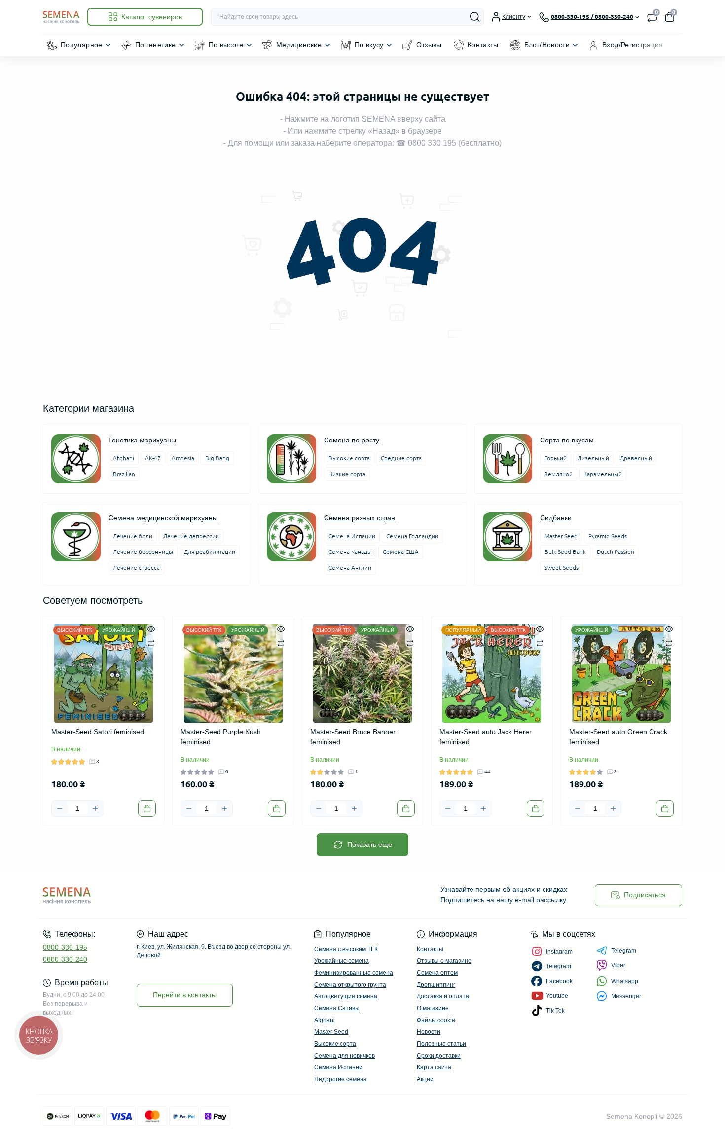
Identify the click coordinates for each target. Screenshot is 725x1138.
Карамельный (602, 474)
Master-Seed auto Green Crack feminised (618, 737)
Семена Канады (350, 552)
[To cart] (147, 808)
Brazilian (124, 474)
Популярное (82, 45)
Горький (555, 458)
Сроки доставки (439, 1055)
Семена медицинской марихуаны (163, 517)
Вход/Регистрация (632, 45)
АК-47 (153, 458)
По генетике (155, 45)
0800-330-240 (65, 959)
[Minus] (60, 808)
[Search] (475, 17)
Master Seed (561, 536)
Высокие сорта (349, 458)
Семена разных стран (359, 517)
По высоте (226, 45)
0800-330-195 (65, 947)
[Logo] (61, 16)
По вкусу (369, 45)
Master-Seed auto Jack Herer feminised (485, 737)
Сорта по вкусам (567, 440)
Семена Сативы (337, 1008)
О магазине (433, 1008)
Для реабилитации (209, 552)
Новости (428, 1031)
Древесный (636, 458)
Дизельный (593, 458)
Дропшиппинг (436, 984)
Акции (425, 1079)
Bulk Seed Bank (565, 552)
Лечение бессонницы (143, 552)
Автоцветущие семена (345, 996)
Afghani (123, 458)
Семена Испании (351, 536)
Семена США (401, 552)
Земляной (558, 474)
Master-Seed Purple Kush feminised (221, 737)
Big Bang (217, 458)
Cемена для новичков (344, 1055)
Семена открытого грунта (350, 984)
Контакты (483, 45)
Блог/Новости (547, 45)
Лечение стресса (136, 567)
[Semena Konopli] (200, 895)
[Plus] (95, 808)
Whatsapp (624, 981)
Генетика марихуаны (142, 440)
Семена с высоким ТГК (346, 949)
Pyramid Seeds (607, 536)
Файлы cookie (436, 1020)
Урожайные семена (341, 960)
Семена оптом (437, 972)
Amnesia (183, 458)
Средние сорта (401, 458)
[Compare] (151, 643)
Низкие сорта (346, 474)
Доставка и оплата (443, 996)
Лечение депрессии (191, 536)
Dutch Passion (615, 552)
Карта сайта (434, 1067)
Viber (618, 965)
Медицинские (299, 45)
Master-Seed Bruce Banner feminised (353, 737)
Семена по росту (351, 440)
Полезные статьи (441, 1043)
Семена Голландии (412, 536)
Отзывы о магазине (444, 960)
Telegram (623, 950)
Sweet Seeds (561, 567)
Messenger (626, 996)
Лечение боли (132, 536)
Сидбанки (556, 517)
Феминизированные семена (353, 972)
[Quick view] (151, 629)
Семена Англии (349, 567)
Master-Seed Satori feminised (97, 731)
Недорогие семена (340, 1079)
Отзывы (429, 45)
